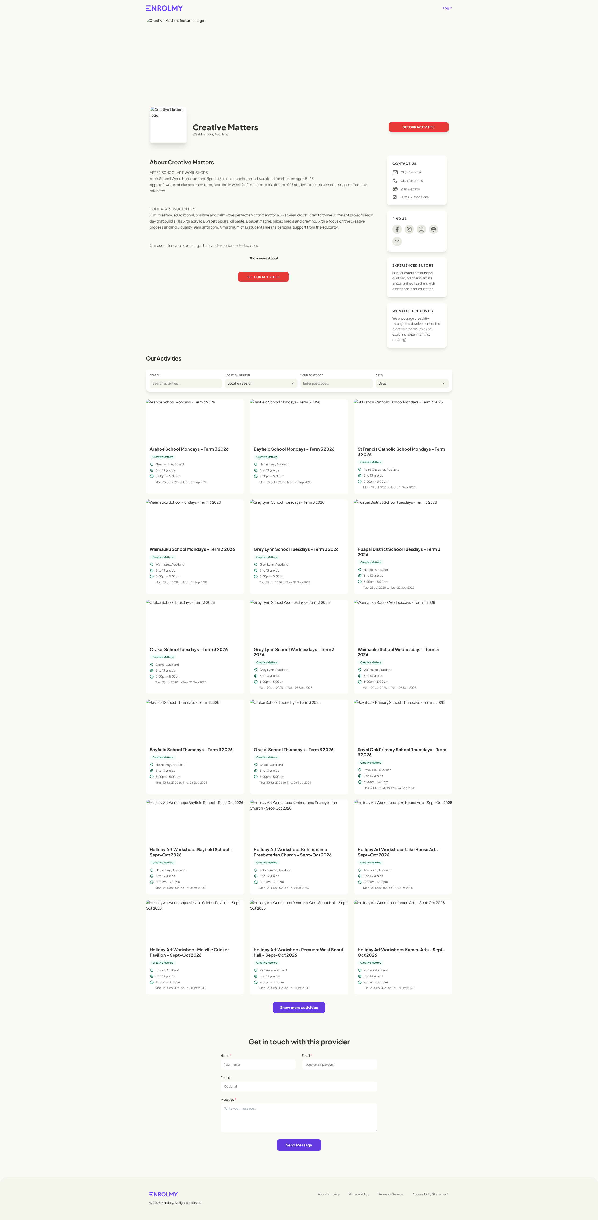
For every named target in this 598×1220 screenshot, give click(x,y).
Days (379, 375)
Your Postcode (311, 375)
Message (228, 1099)
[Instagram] (409, 229)
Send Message (299, 1144)
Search (155, 375)
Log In (447, 8)
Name (226, 1055)
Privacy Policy (359, 1194)
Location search (237, 375)
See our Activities (418, 127)
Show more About (263, 258)
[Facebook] (397, 229)
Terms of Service (390, 1194)
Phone (225, 1077)
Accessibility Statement (430, 1194)
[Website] (433, 229)
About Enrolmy (329, 1194)
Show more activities (299, 1007)
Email (307, 1055)
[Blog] (421, 229)
